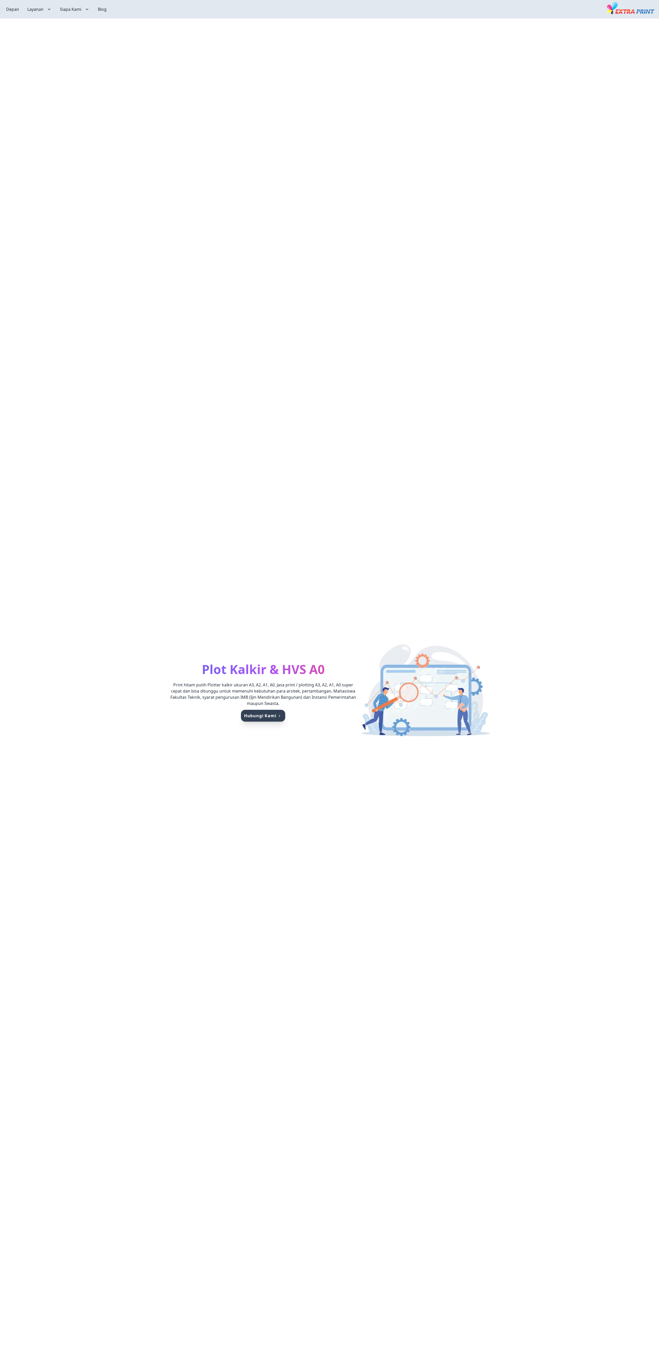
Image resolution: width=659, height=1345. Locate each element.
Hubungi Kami (260, 716)
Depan (12, 9)
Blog (102, 9)
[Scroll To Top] (645, 1324)
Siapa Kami (70, 9)
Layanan (35, 9)
